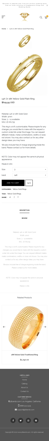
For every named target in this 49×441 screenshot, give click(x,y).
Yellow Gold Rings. (14, 194)
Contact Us (25, 391)
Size (3, 169)
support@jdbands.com (25, 410)
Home (4, 29)
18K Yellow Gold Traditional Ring (24, 355)
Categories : (7, 189)
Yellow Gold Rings (19, 189)
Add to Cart (13, 183)
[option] (24, 41)
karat (4, 175)
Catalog (24, 384)
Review (24, 218)
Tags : (4, 194)
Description (25, 210)
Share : (4, 197)
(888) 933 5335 (25, 406)
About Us (24, 387)
